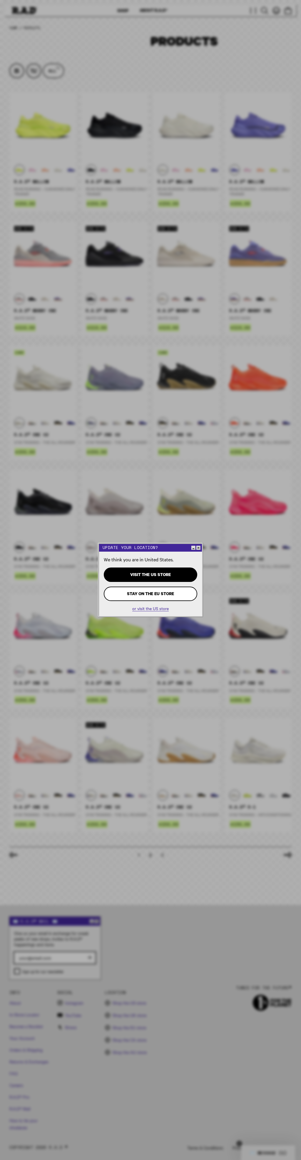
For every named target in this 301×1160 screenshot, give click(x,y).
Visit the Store (150, 574)
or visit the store (150, 608)
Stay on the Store (150, 593)
